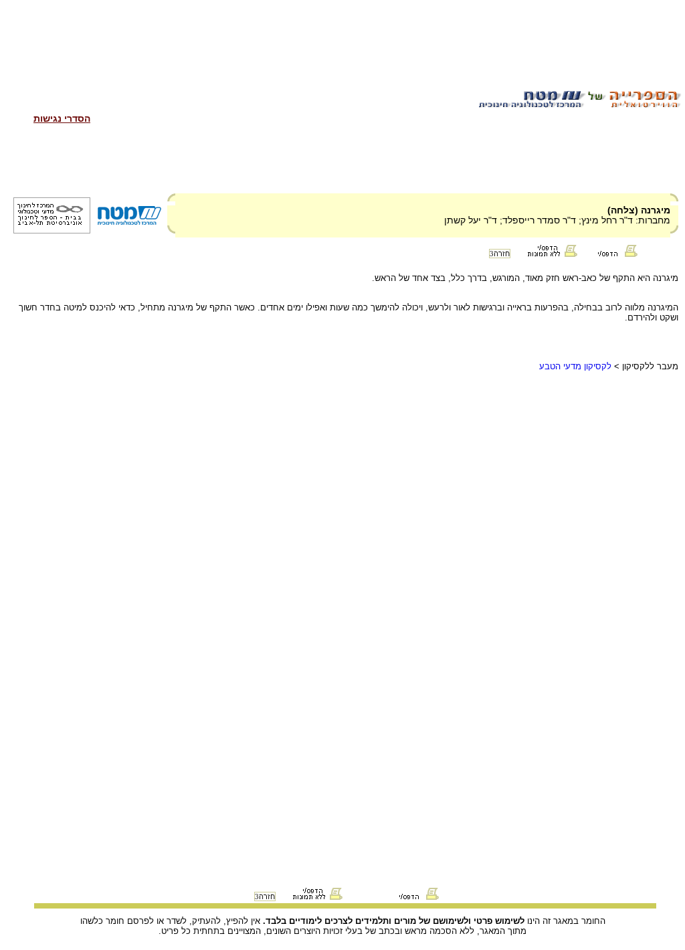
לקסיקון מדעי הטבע (575, 366)
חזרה (500, 254)
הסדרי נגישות (61, 118)
